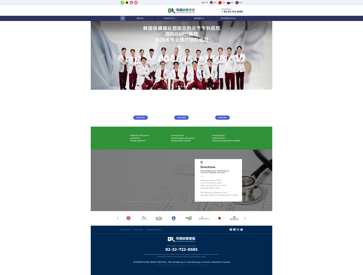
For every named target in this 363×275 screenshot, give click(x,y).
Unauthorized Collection (154, 229)
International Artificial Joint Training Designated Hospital (226, 138)
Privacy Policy (138, 229)
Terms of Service (125, 229)
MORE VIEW (140, 117)
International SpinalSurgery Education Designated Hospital (183, 138)
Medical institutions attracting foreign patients (139, 138)
